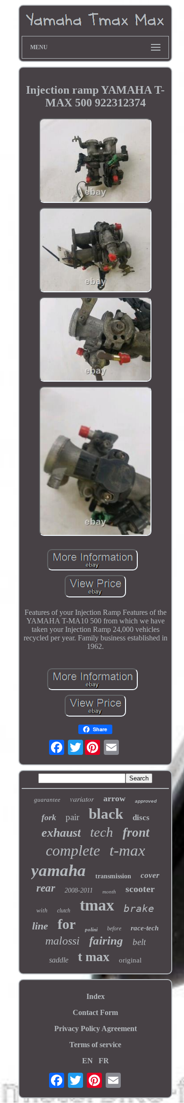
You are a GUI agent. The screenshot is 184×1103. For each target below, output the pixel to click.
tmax (97, 905)
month (109, 891)
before (114, 928)
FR (104, 1061)
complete (73, 850)
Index (95, 996)
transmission (113, 876)
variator (82, 799)
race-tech (145, 928)
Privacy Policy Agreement (95, 1028)
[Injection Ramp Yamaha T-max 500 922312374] (95, 161)
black (106, 813)
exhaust (61, 833)
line (40, 926)
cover (150, 875)
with (42, 910)
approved (146, 801)
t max (93, 956)
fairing (106, 940)
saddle (58, 960)
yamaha (58, 870)
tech (101, 832)
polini (91, 929)
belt (139, 942)
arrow (114, 798)
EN (87, 1061)
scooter (140, 889)
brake (139, 908)
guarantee (47, 799)
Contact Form (95, 1012)
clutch (63, 910)
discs (141, 817)
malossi (62, 941)
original (130, 960)
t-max (127, 850)
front (136, 832)
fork (49, 817)
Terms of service (95, 1045)
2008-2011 (79, 890)
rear (45, 888)
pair (72, 817)
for (66, 924)
